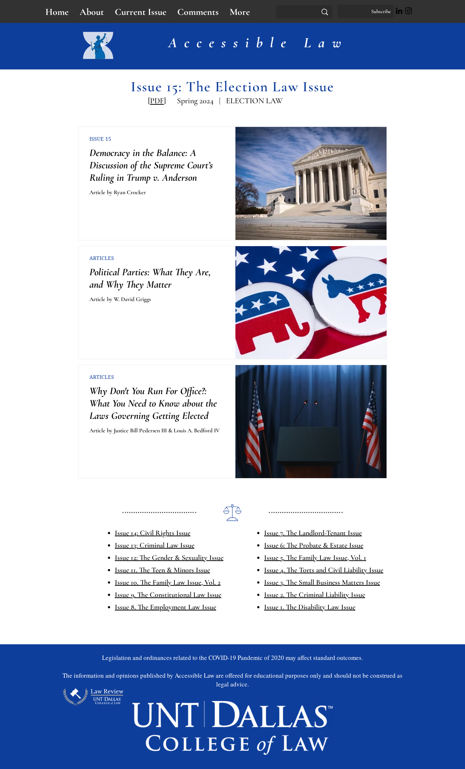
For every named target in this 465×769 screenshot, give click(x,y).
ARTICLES (101, 258)
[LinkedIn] (399, 10)
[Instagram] (408, 10)
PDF (157, 100)
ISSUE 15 (100, 139)
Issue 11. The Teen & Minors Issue (162, 570)
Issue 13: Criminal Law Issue (154, 545)
